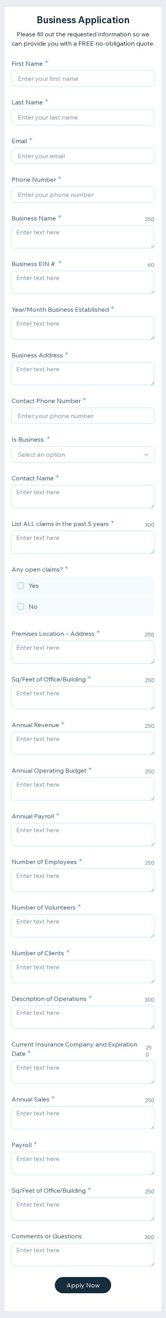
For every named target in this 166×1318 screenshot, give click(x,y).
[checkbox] (83, 586)
